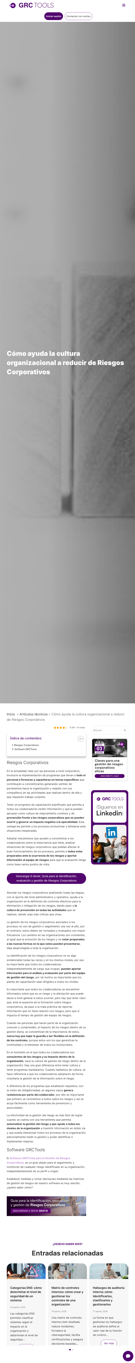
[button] (70, 1350)
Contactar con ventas (79, 16)
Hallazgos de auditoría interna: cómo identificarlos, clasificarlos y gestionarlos (108, 1296)
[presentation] (8, 1350)
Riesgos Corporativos (26, 745)
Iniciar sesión (53, 16)
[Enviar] (125, 730)
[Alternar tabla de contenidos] (79, 739)
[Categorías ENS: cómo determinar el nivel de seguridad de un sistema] (26, 1271)
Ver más (109, 1343)
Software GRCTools (25, 749)
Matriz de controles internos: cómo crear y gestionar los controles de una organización (67, 1296)
